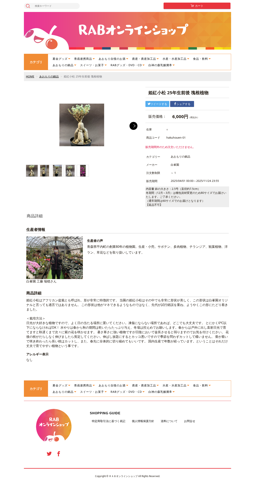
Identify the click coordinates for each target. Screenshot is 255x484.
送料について (169, 421)
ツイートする (158, 104)
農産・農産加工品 (144, 59)
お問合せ (189, 421)
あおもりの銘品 (63, 65)
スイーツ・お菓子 (92, 65)
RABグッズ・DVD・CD (126, 65)
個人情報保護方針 (143, 421)
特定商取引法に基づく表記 (108, 421)
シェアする (183, 104)
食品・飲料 (200, 59)
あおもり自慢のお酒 (112, 59)
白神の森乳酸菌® (160, 65)
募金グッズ (60, 59)
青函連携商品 (83, 59)
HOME (30, 76)
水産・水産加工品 (174, 59)
